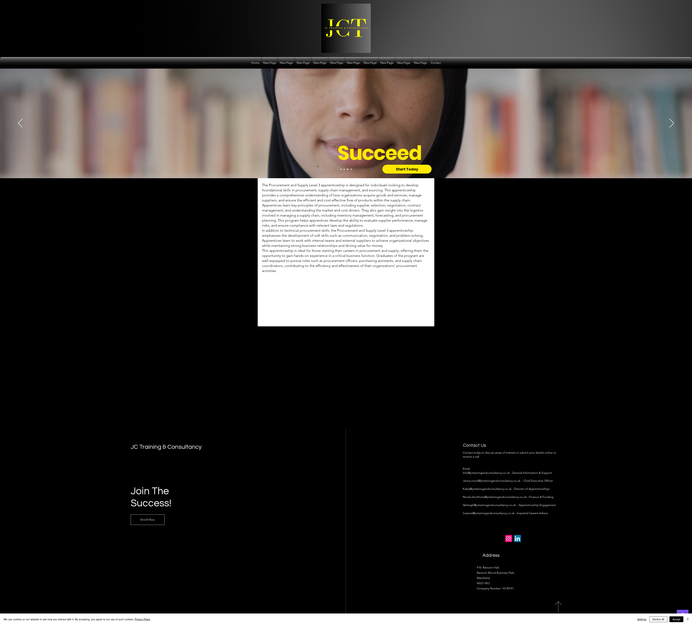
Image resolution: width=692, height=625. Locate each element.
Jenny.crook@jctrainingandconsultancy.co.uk (491, 480)
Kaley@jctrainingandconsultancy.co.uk (487, 489)
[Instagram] (508, 538)
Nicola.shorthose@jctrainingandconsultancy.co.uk (495, 497)
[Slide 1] (340, 169)
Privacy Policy (142, 619)
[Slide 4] (351, 169)
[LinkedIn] (517, 538)
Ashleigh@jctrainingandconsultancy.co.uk (489, 505)
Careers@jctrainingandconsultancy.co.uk (488, 513)
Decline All (658, 619)
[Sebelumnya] (20, 123)
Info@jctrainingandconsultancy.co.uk (486, 473)
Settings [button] (641, 619)
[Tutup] (688, 619)
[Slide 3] (347, 169)
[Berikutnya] (671, 123)
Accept (676, 619)
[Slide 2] (344, 169)
